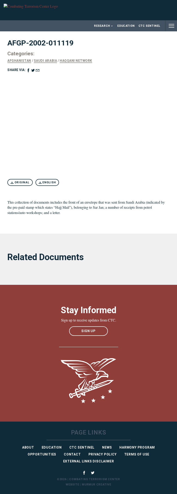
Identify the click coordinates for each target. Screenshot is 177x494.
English (48, 182)
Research (102, 25)
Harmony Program (137, 447)
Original (22, 182)
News (107, 447)
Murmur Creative (96, 484)
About (28, 447)
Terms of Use (137, 454)
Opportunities (42, 454)
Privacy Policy (102, 454)
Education (126, 25)
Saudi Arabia (45, 60)
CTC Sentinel (149, 25)
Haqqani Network (76, 60)
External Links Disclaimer (88, 461)
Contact (72, 454)
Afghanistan (19, 60)
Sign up (88, 331)
